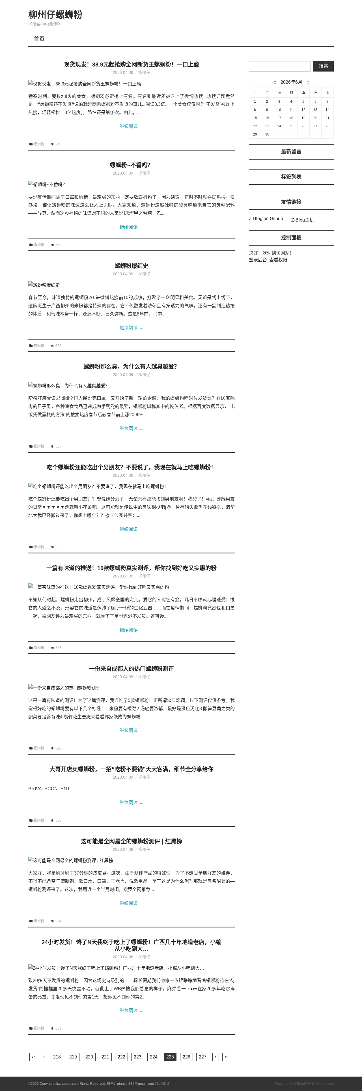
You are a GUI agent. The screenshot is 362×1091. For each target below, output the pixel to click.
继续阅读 (131, 126)
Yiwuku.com (324, 1084)
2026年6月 (291, 82)
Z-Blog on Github (266, 218)
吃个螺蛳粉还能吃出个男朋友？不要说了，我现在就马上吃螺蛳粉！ (131, 467)
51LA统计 (162, 1084)
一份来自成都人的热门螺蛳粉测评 (131, 669)
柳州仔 (144, 72)
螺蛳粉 (39, 144)
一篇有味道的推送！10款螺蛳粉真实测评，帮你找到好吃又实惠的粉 (131, 568)
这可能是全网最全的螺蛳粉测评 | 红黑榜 (131, 841)
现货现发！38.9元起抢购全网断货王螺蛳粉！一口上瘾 (131, 64)
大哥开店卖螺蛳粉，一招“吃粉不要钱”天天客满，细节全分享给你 (131, 769)
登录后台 (258, 259)
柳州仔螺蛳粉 (55, 15)
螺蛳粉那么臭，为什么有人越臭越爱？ (131, 367)
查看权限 (278, 259)
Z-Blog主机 (302, 220)
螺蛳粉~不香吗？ (131, 165)
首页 (39, 39)
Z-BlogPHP (302, 1084)
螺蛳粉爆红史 (131, 266)
